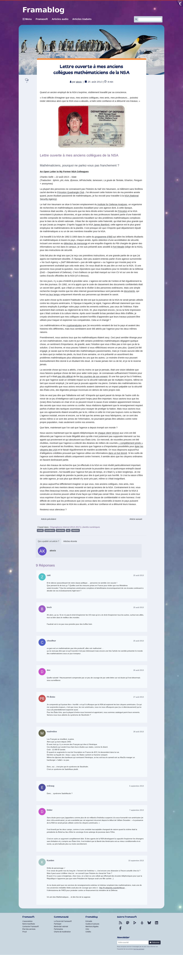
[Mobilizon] (142, 924)
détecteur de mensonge (75, 243)
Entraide (89, 921)
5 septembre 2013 (136, 786)
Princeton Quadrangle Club (70, 192)
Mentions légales (92, 926)
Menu (28, 19)
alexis (79, 82)
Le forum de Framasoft (63, 921)
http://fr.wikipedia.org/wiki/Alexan (112, 888)
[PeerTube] (135, 924)
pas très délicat (65, 376)
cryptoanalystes (74, 325)
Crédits (88, 932)
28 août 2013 (138, 732)
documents (129, 291)
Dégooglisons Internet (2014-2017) (65, 527)
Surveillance (49, 530)
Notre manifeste (28, 924)
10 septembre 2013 (136, 861)
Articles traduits (82, 19)
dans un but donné (117, 453)
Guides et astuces (92, 924)
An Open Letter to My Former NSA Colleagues (64, 171)
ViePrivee (75, 530)
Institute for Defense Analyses (112, 204)
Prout (24, 932)
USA (68, 530)
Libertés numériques (91, 527)
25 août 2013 (138, 575)
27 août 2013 (138, 697)
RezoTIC (40, 530)
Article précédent (48, 519)
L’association (27, 921)
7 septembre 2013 (136, 810)
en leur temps (53, 294)
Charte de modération (62, 932)
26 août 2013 (138, 670)
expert (79, 224)
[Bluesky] (149, 924)
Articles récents (70, 541)
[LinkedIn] (156, 924)
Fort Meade (118, 247)
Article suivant (136, 519)
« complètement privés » (130, 443)
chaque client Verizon (108, 433)
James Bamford (101, 224)
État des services (28, 929)
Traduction (60, 530)
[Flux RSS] (120, 924)
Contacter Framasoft (30, 926)
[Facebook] (120, 930)
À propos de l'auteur (48, 541)
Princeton (122, 211)
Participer (57, 924)
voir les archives (139, 949)
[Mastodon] (127, 924)
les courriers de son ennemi (94, 376)
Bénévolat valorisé (61, 926)
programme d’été (103, 236)
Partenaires (58, 929)
